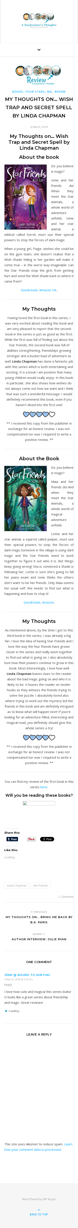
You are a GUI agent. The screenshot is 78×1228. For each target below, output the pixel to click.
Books (17, 92)
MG (49, 92)
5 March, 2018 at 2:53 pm (18, 979)
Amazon (48, 602)
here (43, 787)
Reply (8, 985)
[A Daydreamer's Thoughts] (39, 20)
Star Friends (40, 885)
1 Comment (66, 897)
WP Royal (49, 1199)
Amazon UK (48, 290)
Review (60, 92)
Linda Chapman (16, 885)
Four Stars (35, 92)
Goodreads (29, 290)
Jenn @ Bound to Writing (27, 975)
